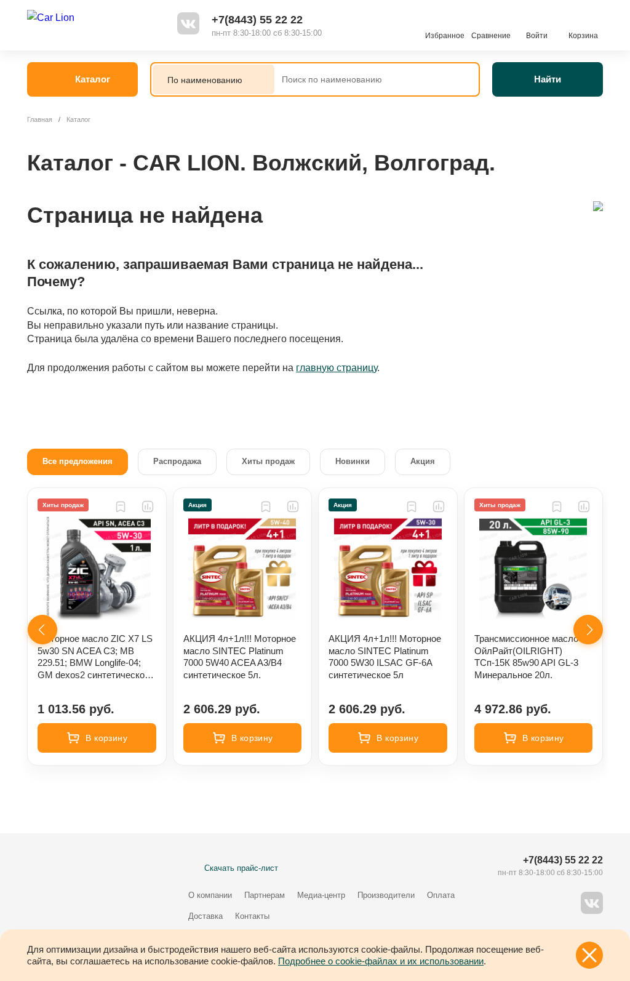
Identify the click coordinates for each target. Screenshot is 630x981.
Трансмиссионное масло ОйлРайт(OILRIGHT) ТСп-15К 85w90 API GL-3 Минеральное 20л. (526, 656)
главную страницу (336, 367)
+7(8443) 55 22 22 (257, 20)
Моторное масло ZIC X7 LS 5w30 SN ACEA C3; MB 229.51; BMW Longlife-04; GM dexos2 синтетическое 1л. (95, 657)
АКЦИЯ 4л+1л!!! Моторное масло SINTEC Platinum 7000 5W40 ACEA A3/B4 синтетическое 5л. (239, 656)
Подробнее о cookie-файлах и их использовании (381, 961)
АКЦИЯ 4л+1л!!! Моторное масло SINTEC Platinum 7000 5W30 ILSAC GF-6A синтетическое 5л (385, 656)
